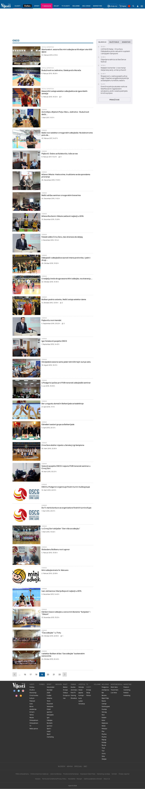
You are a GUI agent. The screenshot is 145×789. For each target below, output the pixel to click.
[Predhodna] (15, 674)
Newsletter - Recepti (75, 779)
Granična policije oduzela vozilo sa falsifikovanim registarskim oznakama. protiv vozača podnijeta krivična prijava (114, 89)
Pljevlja (104, 740)
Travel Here (114, 690)
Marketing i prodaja (103, 774)
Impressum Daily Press (87, 774)
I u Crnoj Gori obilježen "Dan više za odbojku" (61, 528)
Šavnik (104, 745)
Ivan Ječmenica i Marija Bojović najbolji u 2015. (62, 591)
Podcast (32, 701)
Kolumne (97, 684)
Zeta (103, 756)
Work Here (114, 687)
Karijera (37, 779)
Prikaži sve (114, 100)
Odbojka (49, 720)
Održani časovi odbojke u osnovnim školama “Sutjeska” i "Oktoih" (66, 613)
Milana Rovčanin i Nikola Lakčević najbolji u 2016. (63, 216)
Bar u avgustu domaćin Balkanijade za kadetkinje (63, 403)
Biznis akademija (33, 707)
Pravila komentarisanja (71, 774)
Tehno (32, 715)
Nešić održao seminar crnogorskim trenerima (61, 195)
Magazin (58, 684)
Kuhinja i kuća (81, 696)
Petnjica (104, 729)
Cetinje (104, 704)
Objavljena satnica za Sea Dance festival (113, 60)
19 (42, 674)
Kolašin (104, 717)
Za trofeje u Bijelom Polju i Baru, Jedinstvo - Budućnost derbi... (65, 113)
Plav (103, 731)
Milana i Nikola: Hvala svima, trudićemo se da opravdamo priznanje (66, 175)
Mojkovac (105, 723)
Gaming (73, 695)
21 (54, 674)
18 (36, 674)
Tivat (103, 748)
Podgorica (105, 687)
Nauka (32, 717)
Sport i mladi (49, 730)
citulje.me (113, 6)
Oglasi (124, 6)
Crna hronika (34, 695)
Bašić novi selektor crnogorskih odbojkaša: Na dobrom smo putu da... (67, 133)
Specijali (78, 766)
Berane (104, 695)
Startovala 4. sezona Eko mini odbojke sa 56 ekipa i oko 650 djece (67, 50)
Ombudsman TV (34, 724)
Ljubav (80, 701)
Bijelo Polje (105, 698)
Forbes (41, 684)
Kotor (103, 720)
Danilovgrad (106, 706)
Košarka (49, 698)
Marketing (127, 684)
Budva (104, 701)
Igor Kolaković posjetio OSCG (54, 341)
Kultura (32, 698)
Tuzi (103, 751)
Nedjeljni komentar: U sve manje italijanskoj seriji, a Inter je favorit (113, 69)
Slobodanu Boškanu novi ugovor (56, 549)
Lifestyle (81, 684)
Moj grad (105, 684)
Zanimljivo (74, 690)
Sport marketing (50, 735)
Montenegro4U (116, 684)
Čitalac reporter (124, 774)
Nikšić (104, 726)
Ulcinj (103, 753)
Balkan (65, 687)
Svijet (65, 684)
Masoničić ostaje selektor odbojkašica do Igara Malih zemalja (64, 92)
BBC (85, 766)
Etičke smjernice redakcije (39, 774)
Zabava (44, 109)
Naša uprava (34, 729)
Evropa (65, 690)
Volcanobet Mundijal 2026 (50, 690)
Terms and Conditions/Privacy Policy (54, 779)
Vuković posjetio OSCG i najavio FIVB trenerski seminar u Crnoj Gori (66, 467)
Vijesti (32, 684)
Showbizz (74, 698)
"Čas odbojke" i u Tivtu (51, 632)
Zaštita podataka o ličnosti (93, 779)
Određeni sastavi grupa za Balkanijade (58, 424)
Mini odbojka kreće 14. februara (55, 570)
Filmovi (88, 695)
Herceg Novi (104, 713)
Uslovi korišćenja (55, 774)
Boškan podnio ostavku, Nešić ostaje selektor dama (64, 299)
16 (25, 674)
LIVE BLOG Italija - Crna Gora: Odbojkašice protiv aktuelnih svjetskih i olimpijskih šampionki (115, 51)
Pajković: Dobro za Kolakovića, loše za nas (60, 153)
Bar (103, 693)
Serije (88, 693)
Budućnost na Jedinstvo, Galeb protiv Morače (61, 70)
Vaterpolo (50, 706)
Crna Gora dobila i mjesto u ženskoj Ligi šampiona (63, 445)
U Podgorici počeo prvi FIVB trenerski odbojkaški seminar (66, 382)
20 (48, 674)
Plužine (104, 734)
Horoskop (81, 704)
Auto (31, 704)
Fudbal (49, 695)
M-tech (32, 712)
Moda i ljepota (80, 691)
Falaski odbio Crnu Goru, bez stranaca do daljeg (62, 237)
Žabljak (104, 759)
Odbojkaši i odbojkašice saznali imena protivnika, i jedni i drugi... (66, 258)
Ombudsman (34, 720)
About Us (107, 779)
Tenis (48, 701)
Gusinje (104, 709)
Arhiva (70, 766)
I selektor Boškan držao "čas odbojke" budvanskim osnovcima (63, 654)
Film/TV (73, 693)
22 (59, 674)
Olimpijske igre (50, 716)
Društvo (32, 690)
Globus (65, 693)
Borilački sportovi (49, 724)
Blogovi (61, 766)
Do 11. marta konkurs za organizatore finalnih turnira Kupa (66, 507)
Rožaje (104, 742)
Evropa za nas (66, 696)
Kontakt (114, 774)
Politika (32, 687)
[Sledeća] (65, 674)
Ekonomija (33, 693)
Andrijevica (105, 690)
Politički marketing (126, 694)
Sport (49, 684)
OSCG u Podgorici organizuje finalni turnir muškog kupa (66, 487)
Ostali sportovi (48, 47)
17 (31, 674)
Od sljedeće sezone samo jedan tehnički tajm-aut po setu (66, 362)
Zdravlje (81, 687)
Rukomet (50, 704)
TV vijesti (88, 685)
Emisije (88, 690)
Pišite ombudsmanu (22, 774)
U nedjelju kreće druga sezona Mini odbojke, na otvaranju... (67, 278)
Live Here (114, 693)
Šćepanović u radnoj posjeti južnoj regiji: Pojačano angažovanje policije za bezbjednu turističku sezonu (115, 78)
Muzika (73, 687)
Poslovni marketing (126, 688)
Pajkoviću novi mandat (51, 320)
